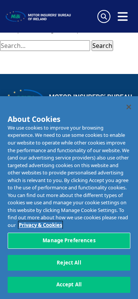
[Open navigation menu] (122, 16)
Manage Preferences (69, 240)
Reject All (69, 262)
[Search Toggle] (103, 16)
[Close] (128, 107)
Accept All (69, 284)
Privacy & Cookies (40, 225)
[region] (69, 197)
